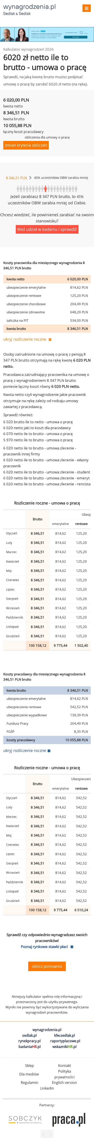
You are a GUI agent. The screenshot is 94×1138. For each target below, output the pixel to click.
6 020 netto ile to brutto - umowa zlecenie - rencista (47, 483)
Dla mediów (29, 1074)
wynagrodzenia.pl (47, 1029)
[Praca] (68, 1120)
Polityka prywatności (64, 1074)
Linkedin (47, 1088)
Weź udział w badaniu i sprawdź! (47, 229)
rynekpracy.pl (29, 1040)
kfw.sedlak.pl (64, 1035)
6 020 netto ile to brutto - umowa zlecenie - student (46, 472)
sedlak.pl (29, 1035)
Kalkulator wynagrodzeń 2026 (28, 49)
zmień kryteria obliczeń (26, 145)
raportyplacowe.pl (65, 1040)
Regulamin (29, 1082)
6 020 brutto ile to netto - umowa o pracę (38, 421)
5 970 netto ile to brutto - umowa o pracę (38, 439)
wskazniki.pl (64, 1046)
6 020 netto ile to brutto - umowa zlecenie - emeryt (46, 477)
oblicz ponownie (47, 966)
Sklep (29, 1065)
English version (64, 1082)
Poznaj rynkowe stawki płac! (44, 946)
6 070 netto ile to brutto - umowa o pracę (38, 433)
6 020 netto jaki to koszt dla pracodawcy (37, 427)
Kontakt (64, 1065)
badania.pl (30, 1046)
